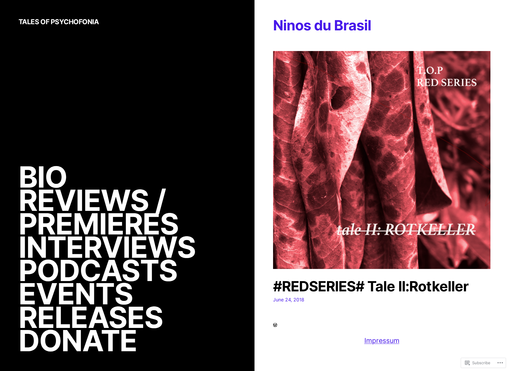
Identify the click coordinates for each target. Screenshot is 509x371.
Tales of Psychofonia (59, 22)
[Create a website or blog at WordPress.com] (275, 325)
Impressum (381, 340)
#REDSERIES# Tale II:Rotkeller (371, 286)
